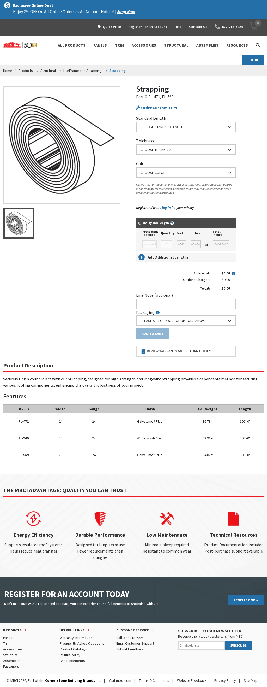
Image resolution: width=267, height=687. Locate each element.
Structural (48, 70)
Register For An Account (147, 26)
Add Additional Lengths (168, 257)
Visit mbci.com (120, 680)
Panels (8, 637)
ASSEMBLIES (207, 45)
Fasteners (11, 666)
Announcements (72, 660)
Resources (237, 45)
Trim (6, 643)
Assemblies (12, 660)
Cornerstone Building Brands (70, 680)
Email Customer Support (135, 643)
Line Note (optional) (154, 295)
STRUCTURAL (176, 45)
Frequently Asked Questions (82, 643)
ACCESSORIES (144, 45)
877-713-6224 (232, 26)
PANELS (100, 45)
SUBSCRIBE (238, 645)
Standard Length (151, 118)
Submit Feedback (130, 649)
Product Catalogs (73, 649)
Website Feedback (192, 680)
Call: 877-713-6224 (130, 637)
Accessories (13, 649)
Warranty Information (76, 637)
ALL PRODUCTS (72, 45)
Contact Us (198, 26)
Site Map (250, 680)
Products (26, 70)
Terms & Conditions (154, 680)
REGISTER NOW (245, 600)
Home (7, 70)
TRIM (119, 45)
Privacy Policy (225, 680)
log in (166, 207)
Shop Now (126, 11)
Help (178, 26)
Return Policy (70, 655)
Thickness (145, 140)
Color (141, 163)
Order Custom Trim (158, 107)
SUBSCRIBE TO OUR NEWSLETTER (209, 630)
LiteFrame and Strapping (82, 70)
